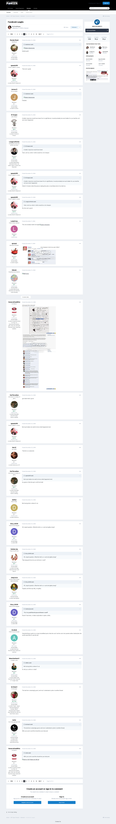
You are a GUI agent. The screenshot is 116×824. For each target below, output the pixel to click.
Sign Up (106, 3)
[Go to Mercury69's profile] (100, 47)
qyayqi (14, 243)
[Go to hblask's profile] (14, 278)
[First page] (8, 34)
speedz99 (14, 65)
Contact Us (58, 821)
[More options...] (80, 40)
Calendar (15, 12)
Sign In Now (62, 802)
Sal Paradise (14, 395)
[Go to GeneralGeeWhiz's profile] (14, 309)
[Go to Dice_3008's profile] (14, 531)
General (26, 28)
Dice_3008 (14, 524)
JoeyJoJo (14, 577)
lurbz (14, 720)
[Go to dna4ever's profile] (87, 47)
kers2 (14, 447)
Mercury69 (105, 47)
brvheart (14, 687)
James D (14, 89)
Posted (28, 40)
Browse (29, 8)
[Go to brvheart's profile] (14, 694)
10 (36, 34)
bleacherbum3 (14, 658)
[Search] (108, 8)
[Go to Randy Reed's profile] (14, 48)
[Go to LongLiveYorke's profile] (14, 151)
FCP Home (10, 8)
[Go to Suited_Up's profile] (14, 557)
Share (66, 27)
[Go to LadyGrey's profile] (14, 229)
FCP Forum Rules (90, 30)
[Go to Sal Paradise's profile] (14, 404)
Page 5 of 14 (50, 34)
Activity (35, 8)
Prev (11, 34)
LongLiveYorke (14, 142)
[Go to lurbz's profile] (14, 727)
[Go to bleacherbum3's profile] (14, 666)
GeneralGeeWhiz (14, 302)
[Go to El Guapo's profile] (14, 122)
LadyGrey (14, 221)
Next (40, 34)
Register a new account (27, 802)
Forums (9, 12)
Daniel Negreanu (20, 8)
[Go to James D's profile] (14, 97)
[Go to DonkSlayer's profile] (9, 27)
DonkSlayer (17, 26)
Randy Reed (14, 40)
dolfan (14, 500)
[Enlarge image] (29, 48)
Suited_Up (14, 549)
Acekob (14, 630)
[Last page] (43, 34)
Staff (22, 12)
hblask (14, 270)
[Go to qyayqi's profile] (14, 251)
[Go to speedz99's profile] (14, 73)
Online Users (29, 12)
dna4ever (92, 47)
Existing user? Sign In (95, 3)
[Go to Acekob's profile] (14, 637)
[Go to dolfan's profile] (14, 507)
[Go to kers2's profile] (14, 455)
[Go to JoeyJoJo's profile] (14, 587)
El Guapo (14, 115)
